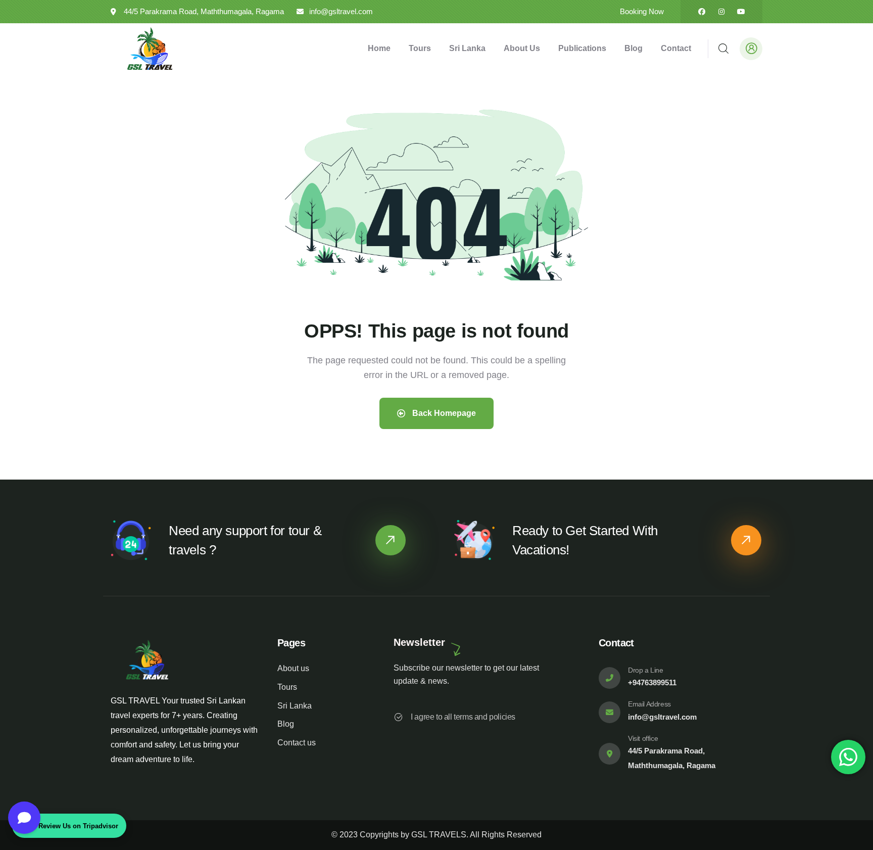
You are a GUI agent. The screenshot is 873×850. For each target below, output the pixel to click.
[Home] (150, 48)
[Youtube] (741, 11)
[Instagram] (721, 11)
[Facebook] (701, 11)
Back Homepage (443, 413)
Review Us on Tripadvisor (78, 826)
